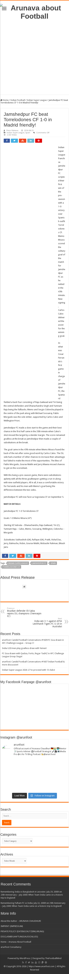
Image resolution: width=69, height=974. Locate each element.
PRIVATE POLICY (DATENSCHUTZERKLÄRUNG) (22, 931)
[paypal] (42, 962)
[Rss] (23, 962)
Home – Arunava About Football (16, 942)
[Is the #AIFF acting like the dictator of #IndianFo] (34, 787)
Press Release (12, 130)
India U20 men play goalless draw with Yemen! (24, 648)
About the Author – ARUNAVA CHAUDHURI (21, 921)
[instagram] (39, 962)
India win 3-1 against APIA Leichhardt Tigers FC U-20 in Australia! (47, 623)
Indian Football (17, 100)
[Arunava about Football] (34, 11)
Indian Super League (37, 100)
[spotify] (46, 962)
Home (5, 100)
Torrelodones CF (11, 567)
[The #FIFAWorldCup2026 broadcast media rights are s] (34, 763)
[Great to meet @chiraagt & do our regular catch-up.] (34, 771)
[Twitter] (29, 962)
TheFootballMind (53, 958)
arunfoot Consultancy (11, 947)
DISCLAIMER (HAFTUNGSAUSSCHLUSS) (19, 936)
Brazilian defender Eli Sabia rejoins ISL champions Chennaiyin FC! (24, 612)
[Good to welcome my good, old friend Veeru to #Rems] (34, 779)
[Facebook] (26, 962)
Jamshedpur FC (39, 563)
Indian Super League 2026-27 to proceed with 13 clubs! (28, 670)
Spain (27, 133)
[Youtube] (35, 962)
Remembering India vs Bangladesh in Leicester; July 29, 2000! (30, 891)
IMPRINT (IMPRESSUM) (12, 926)
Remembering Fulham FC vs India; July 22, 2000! (23, 903)
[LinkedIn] (32, 962)
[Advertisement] (34, 60)
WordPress (25, 958)
